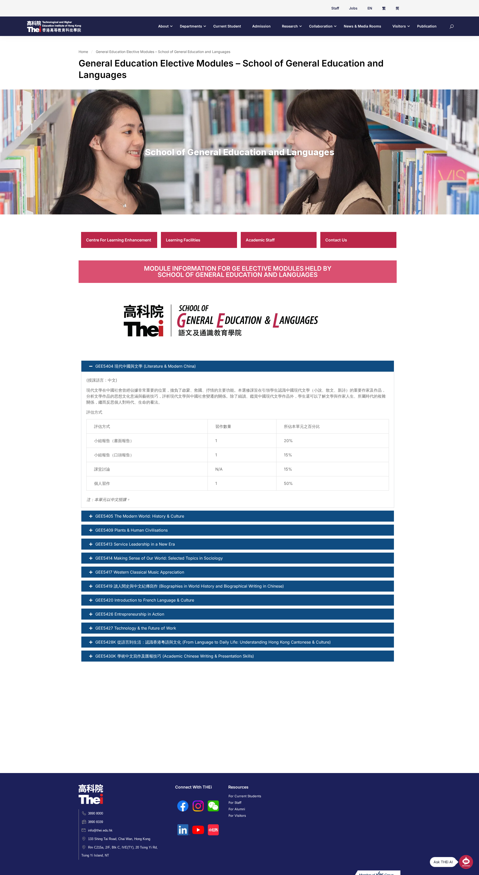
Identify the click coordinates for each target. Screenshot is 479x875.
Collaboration (321, 26)
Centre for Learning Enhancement (118, 239)
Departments (191, 26)
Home (83, 51)
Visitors (399, 26)
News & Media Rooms (362, 26)
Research (290, 26)
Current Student (227, 26)
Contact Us (336, 239)
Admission (261, 26)
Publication (427, 26)
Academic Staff (260, 239)
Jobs (353, 8)
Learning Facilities (183, 239)
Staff (335, 8)
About (163, 26)
